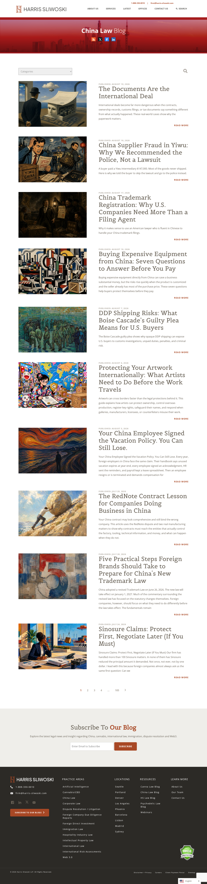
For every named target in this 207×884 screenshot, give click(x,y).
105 (117, 690)
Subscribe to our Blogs (28, 812)
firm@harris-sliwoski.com (162, 3)
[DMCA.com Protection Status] (187, 852)
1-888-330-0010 (138, 3)
